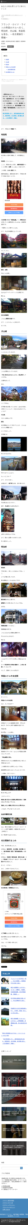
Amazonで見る (14, 204)
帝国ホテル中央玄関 (10, 67)
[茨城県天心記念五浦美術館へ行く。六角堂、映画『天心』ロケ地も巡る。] (5, 1011)
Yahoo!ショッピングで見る (14, 212)
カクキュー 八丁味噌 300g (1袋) (13, 914)
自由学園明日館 (11, 69)
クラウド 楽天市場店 (8, 1200)
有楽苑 (7, 59)
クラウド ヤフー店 (8, 1202)
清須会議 (7, 200)
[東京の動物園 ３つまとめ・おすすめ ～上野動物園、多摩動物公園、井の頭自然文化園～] (5, 1021)
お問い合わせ (6, 1209)
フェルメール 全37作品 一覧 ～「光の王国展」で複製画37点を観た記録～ (18, 981)
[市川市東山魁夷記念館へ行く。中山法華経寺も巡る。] (5, 1001)
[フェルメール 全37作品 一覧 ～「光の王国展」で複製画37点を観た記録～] (5, 981)
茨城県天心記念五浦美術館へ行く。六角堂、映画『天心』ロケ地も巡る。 (19, 1011)
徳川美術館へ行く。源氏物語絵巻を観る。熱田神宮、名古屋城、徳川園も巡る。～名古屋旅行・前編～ (14, 1041)
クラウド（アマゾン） (9, 1205)
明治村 (7, 64)
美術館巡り (10, 46)
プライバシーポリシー (9, 1207)
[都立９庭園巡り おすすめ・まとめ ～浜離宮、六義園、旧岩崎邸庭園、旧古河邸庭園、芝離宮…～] (5, 990)
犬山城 (7, 62)
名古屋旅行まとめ (10, 72)
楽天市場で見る (14, 208)
